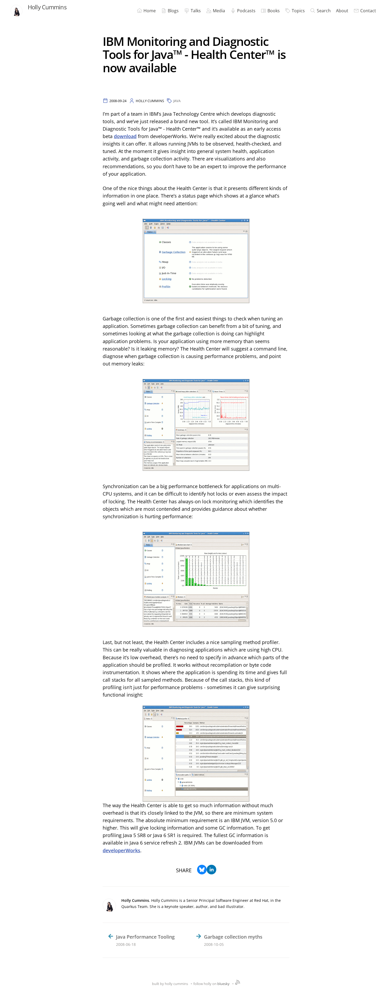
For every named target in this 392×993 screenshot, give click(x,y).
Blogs (173, 11)
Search (324, 11)
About (342, 11)
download (125, 136)
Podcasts (246, 11)
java (177, 100)
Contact (368, 11)
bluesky (223, 983)
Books (273, 11)
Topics (298, 11)
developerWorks (121, 850)
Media (219, 11)
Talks (196, 11)
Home (149, 11)
